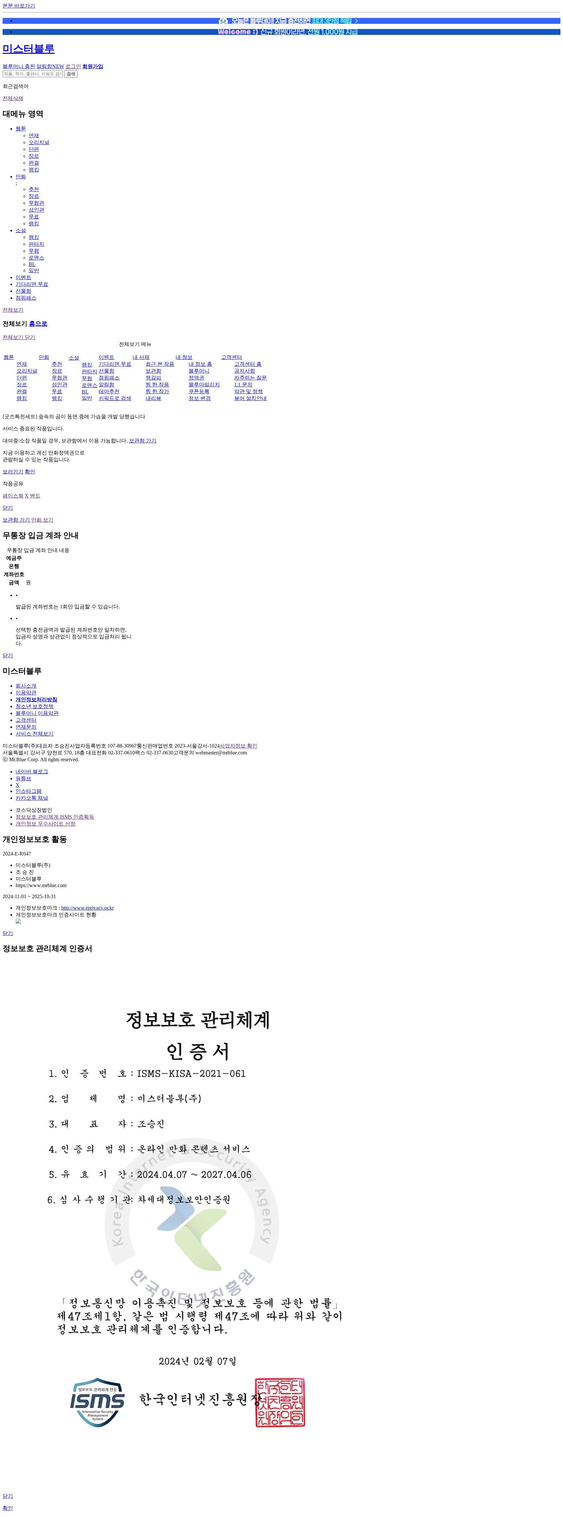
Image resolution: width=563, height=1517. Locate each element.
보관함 (153, 371)
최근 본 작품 (160, 364)
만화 (21, 176)
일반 (34, 270)
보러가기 (13, 471)
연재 (34, 135)
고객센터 (231, 357)
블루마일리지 (204, 384)
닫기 (8, 508)
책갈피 (153, 377)
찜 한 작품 (157, 384)
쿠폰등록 (199, 391)
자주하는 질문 (250, 377)
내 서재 (141, 357)
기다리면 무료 (32, 284)
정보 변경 (200, 398)
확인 (30, 471)
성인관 (36, 210)
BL (32, 264)
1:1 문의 (243, 384)
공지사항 (244, 371)
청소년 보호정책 (34, 706)
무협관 (36, 203)
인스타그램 (29, 791)
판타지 (36, 244)
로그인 (73, 66)
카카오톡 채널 (32, 798)
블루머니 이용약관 (37, 713)
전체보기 (13, 310)
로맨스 (36, 257)
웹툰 (21, 128)
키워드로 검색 (115, 398)
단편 (34, 149)
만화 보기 (42, 520)
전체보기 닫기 (19, 337)
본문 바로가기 (19, 5)
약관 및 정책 (248, 391)
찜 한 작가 (157, 391)
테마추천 (109, 391)
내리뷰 (153, 398)
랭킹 (34, 169)
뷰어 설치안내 (250, 398)
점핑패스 (26, 298)
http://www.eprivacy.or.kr (87, 908)
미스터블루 (29, 48)
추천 (34, 189)
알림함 (50, 66)
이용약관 (26, 692)
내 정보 (184, 357)
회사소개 (26, 686)
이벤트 (23, 277)
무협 (34, 251)
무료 (34, 216)
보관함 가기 (142, 440)
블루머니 (199, 371)
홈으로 (38, 323)
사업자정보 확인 (238, 746)
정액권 (196, 377)
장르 (34, 156)
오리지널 (39, 142)
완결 (34, 163)
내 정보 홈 (200, 364)
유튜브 (23, 778)
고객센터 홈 (248, 364)
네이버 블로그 (32, 771)
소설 (21, 230)
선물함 (23, 291)
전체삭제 (13, 98)
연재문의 (26, 727)
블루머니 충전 (19, 66)
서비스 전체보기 (34, 733)
